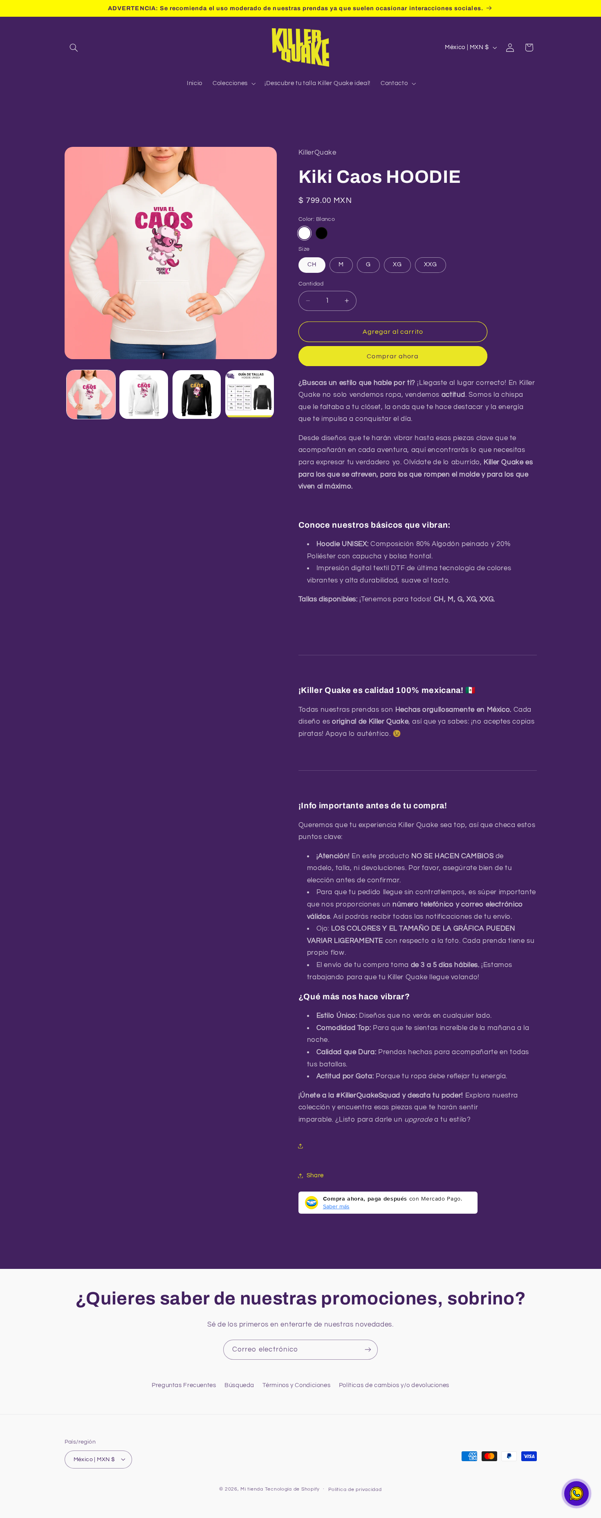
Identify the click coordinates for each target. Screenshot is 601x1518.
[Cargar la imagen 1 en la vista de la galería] (91, 394)
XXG (430, 264)
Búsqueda (239, 1385)
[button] (74, 47)
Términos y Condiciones (296, 1385)
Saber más (336, 1206)
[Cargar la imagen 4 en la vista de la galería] (197, 394)
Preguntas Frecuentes (184, 1385)
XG (397, 264)
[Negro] (321, 233)
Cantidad (310, 284)
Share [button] (315, 1175)
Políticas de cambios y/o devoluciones (394, 1385)
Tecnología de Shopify (292, 1489)
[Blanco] (304, 233)
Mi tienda (251, 1489)
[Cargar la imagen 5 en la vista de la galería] (249, 394)
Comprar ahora (393, 356)
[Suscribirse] (368, 1350)
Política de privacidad (355, 1489)
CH (311, 264)
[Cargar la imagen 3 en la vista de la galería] (143, 394)
